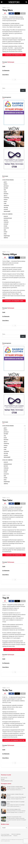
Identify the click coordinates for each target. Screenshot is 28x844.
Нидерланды (7, 235)
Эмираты (6, 237)
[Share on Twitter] (17, 13)
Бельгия (6, 216)
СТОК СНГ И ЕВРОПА (7, 214)
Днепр (5, 182)
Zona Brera (5, 75)
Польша (6, 199)
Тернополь (6, 205)
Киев (5, 230)
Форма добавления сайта (7, 780)
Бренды (8, 7)
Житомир (6, 188)
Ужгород (6, 207)
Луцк (5, 189)
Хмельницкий (7, 211)
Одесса (5, 195)
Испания (6, 224)
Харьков (6, 209)
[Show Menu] (1, 2)
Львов (5, 191)
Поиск (3, 88)
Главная (4, 7)
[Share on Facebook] (11, 13)
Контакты (15, 835)
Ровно (5, 201)
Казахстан (6, 228)
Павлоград (6, 197)
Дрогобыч (6, 186)
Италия (5, 226)
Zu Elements (5, 70)
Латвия (5, 231)
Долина (5, 184)
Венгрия (6, 220)
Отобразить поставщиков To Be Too (14, 740)
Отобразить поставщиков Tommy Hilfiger (14, 301)
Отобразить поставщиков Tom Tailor (14, 555)
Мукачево (6, 193)
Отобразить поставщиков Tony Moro (14, 55)
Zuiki (3, 66)
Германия (6, 222)
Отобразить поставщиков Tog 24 (14, 649)
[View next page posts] (15, 80)
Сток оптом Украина (8, 179)
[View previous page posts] (13, 80)
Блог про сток (4, 777)
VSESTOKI (14, 2)
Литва (5, 233)
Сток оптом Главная (5, 834)
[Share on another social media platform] (23, 13)
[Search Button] (26, 2)
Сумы (5, 203)
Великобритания (8, 218)
